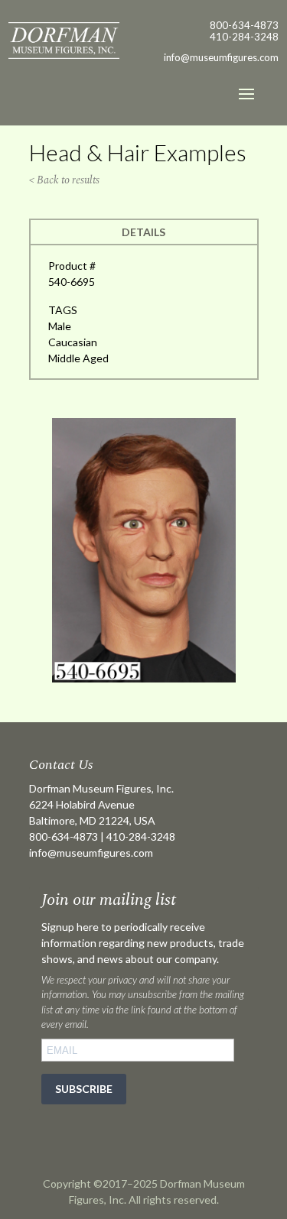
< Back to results (64, 180)
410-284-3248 (244, 37)
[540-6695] (144, 678)
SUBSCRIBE (84, 1088)
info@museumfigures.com (91, 852)
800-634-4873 (244, 25)
